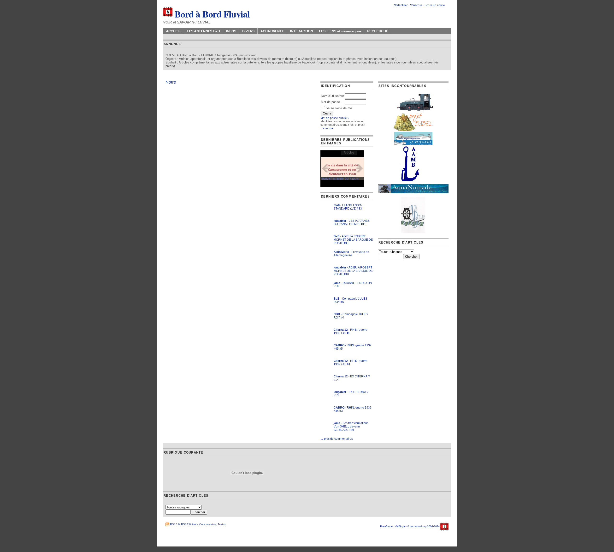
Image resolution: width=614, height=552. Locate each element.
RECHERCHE (377, 31)
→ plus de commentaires (336, 438)
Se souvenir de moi (339, 108)
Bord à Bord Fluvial (211, 14)
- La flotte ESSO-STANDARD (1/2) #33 (348, 207)
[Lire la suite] (342, 168)
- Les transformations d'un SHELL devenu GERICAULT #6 (351, 426)
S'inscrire (416, 5)
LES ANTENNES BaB (203, 31)
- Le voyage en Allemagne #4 (351, 253)
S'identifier (401, 5)
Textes (222, 524)
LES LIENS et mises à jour (340, 31)
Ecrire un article (435, 5)
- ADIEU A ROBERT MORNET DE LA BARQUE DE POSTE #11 (353, 240)
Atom (195, 524)
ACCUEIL (173, 31)
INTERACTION (301, 31)
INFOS (231, 31)
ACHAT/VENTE (272, 31)
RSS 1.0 (175, 524)
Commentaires (207, 524)
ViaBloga (400, 526)
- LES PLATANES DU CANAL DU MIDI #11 (352, 222)
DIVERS (248, 31)
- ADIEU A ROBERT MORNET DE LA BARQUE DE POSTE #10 (353, 271)
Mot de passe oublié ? (334, 118)
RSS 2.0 (186, 524)
